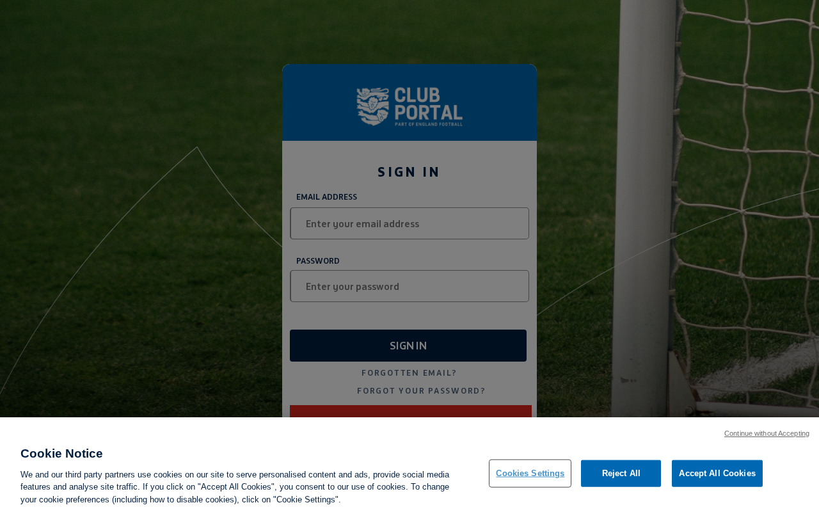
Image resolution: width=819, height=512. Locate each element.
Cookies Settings (530, 473)
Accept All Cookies (717, 473)
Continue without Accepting (766, 433)
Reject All (621, 473)
